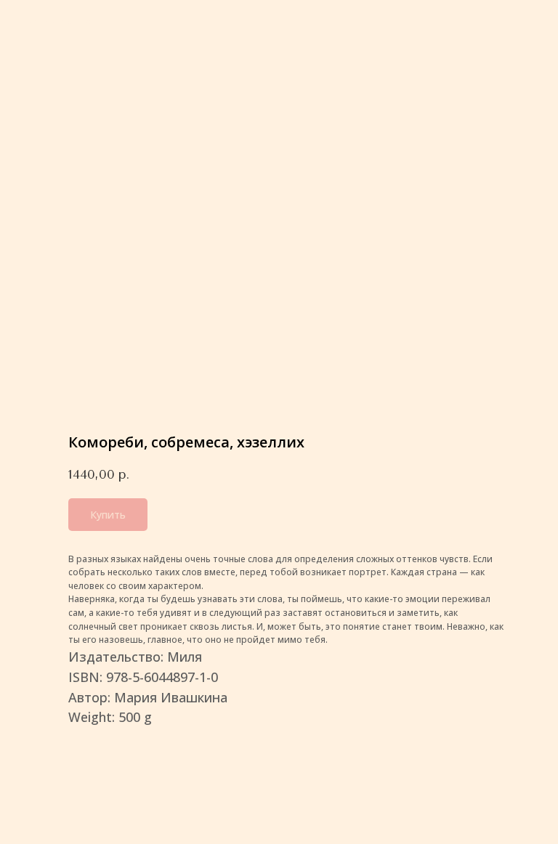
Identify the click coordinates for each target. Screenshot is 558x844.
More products (58, 21)
